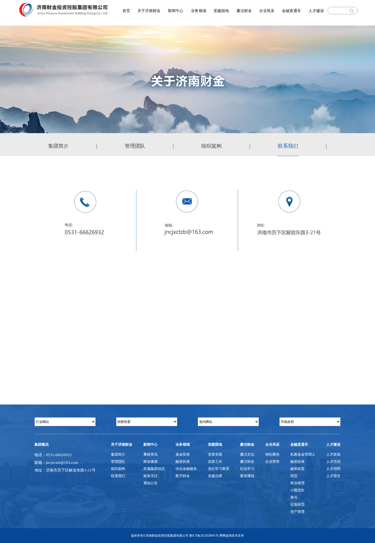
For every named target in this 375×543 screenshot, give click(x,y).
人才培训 (333, 462)
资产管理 (297, 512)
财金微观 (150, 462)
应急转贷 (297, 504)
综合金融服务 (186, 469)
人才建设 (316, 11)
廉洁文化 (247, 454)
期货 (293, 476)
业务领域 (198, 11)
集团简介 (58, 146)
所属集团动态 (154, 469)
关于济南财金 (149, 11)
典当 (293, 497)
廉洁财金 (244, 11)
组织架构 (211, 146)
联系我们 (288, 146)
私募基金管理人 (302, 454)
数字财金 (183, 476)
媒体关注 (150, 476)
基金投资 (183, 454)
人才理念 (333, 476)
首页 (126, 11)
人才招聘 (333, 469)
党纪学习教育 (218, 469)
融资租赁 (297, 469)
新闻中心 (175, 11)
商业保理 (297, 483)
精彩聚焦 (272, 454)
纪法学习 (247, 469)
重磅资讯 (150, 454)
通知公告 (150, 483)
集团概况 (41, 444)
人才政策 (333, 454)
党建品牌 (215, 476)
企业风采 (266, 11)
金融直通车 (291, 11)
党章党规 (215, 454)
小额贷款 (297, 490)
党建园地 (221, 11)
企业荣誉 (272, 462)
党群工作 (215, 462)
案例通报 (247, 476)
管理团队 (135, 146)
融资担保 (183, 462)
